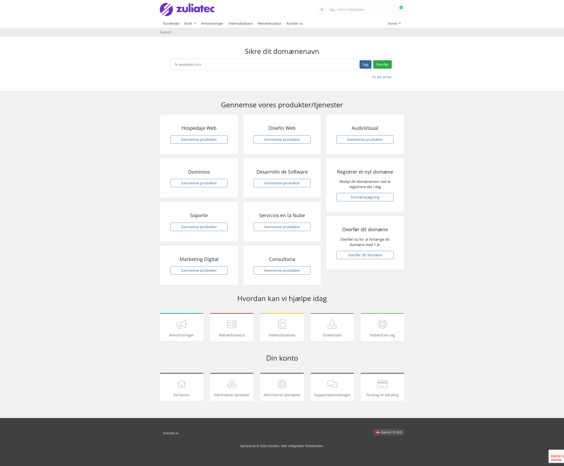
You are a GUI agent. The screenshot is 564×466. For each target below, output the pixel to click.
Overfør (382, 64)
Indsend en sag (382, 335)
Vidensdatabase (240, 23)
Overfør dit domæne (365, 255)
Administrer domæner (282, 395)
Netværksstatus (269, 23)
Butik (188, 23)
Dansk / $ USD (391, 432)
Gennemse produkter (199, 139)
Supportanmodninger (332, 395)
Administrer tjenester (232, 395)
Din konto (181, 395)
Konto (393, 23)
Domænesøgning (365, 197)
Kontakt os (295, 23)
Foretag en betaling (382, 395)
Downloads (332, 335)
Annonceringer (212, 23)
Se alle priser (382, 77)
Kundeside (171, 23)
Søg (365, 64)
